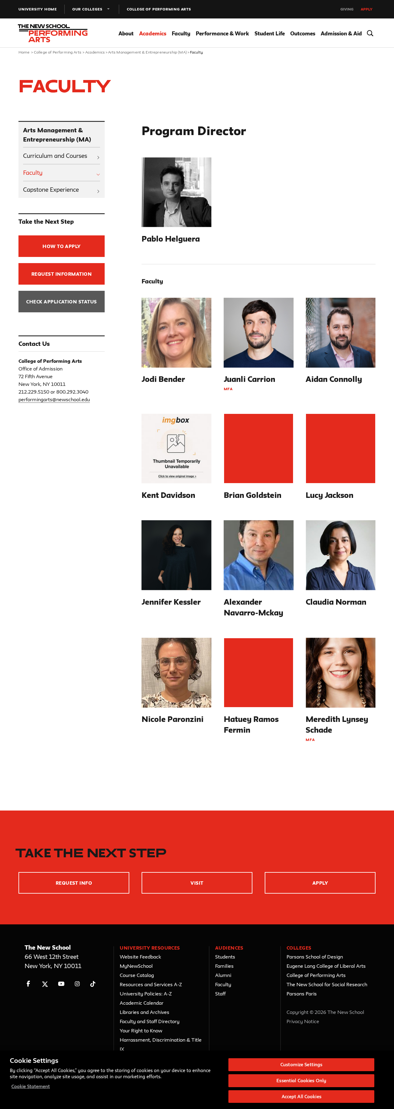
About (126, 33)
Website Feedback (140, 956)
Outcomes (302, 33)
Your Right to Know (141, 1030)
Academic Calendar (141, 1003)
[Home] (54, 33)
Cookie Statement (30, 1086)
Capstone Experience (51, 189)
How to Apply (61, 246)
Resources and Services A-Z (151, 984)
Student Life (270, 33)
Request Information (61, 274)
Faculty (181, 33)
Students (225, 956)
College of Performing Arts (159, 9)
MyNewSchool (136, 966)
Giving (346, 9)
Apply (366, 9)
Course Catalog (137, 975)
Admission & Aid (341, 33)
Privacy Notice (303, 1021)
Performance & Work (222, 33)
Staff (220, 993)
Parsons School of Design (315, 956)
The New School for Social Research (327, 984)
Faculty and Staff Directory (149, 1021)
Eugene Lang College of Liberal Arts (326, 966)
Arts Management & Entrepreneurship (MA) (147, 52)
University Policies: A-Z (146, 993)
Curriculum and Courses (55, 155)
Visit (197, 883)
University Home (37, 9)
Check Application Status (61, 301)
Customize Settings (301, 1064)
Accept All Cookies (301, 1096)
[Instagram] (77, 984)
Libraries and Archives (144, 1012)
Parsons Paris (302, 993)
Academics (152, 33)
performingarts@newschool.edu (54, 399)
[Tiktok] (93, 984)
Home (24, 52)
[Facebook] (28, 984)
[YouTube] (61, 984)
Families (224, 966)
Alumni (223, 975)
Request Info (74, 883)
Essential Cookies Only (301, 1080)
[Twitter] (45, 984)
